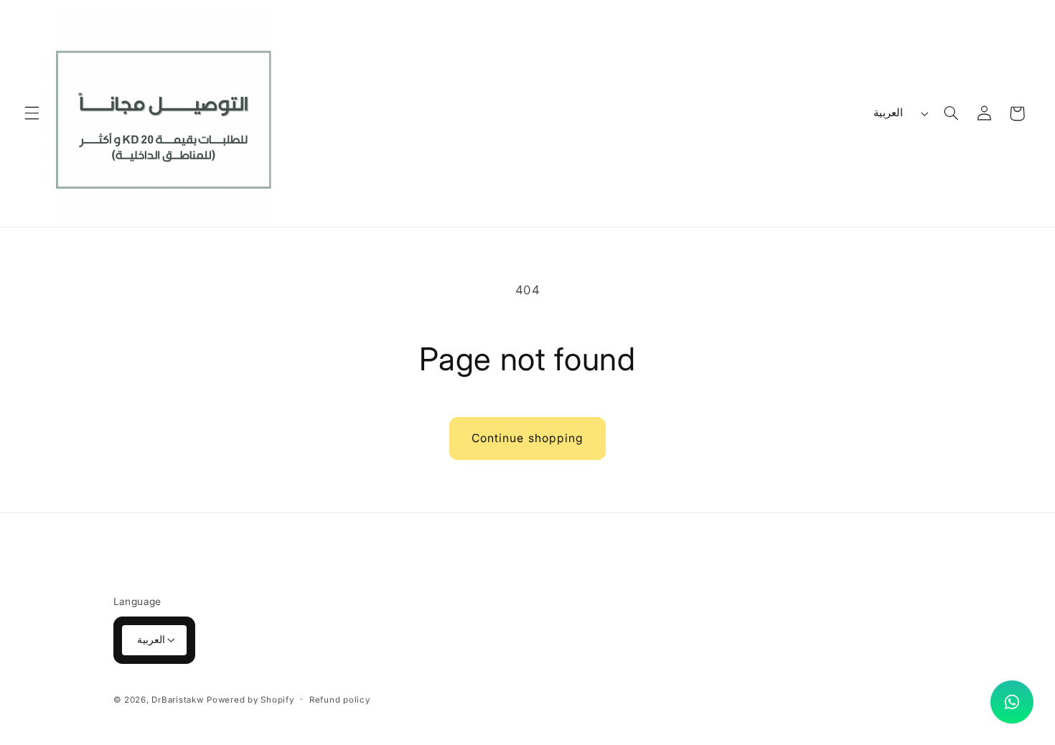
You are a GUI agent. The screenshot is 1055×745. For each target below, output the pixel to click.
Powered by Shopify (250, 700)
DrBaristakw (177, 700)
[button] (31, 113)
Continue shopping (527, 438)
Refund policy (339, 700)
